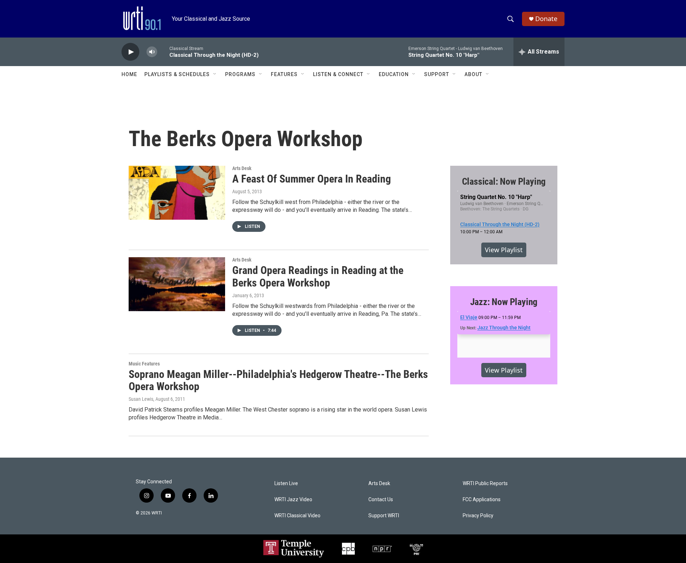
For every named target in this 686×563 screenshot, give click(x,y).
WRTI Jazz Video (293, 499)
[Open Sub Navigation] (215, 74)
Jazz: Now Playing (504, 302)
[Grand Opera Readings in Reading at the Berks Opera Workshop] (177, 284)
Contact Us (380, 499)
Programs (240, 74)
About (473, 74)
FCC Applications (482, 499)
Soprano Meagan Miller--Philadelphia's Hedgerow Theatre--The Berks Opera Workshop (278, 380)
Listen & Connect (338, 74)
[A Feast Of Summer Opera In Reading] (177, 192)
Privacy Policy (478, 515)
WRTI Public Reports (485, 483)
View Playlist (504, 249)
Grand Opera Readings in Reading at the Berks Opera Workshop (317, 276)
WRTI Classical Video (297, 515)
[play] (130, 52)
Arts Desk (242, 168)
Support (436, 74)
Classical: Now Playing (504, 181)
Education (394, 74)
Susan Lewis (141, 399)
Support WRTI (383, 515)
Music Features (144, 364)
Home (129, 74)
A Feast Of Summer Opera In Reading (311, 179)
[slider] (163, 51)
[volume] (152, 52)
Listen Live (286, 483)
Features (284, 74)
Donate (546, 19)
